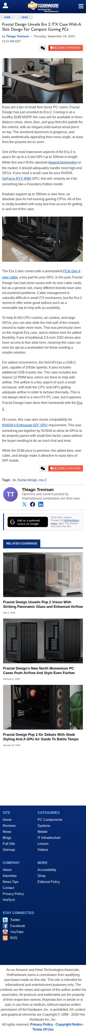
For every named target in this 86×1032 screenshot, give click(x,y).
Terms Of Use (43, 1029)
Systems (44, 825)
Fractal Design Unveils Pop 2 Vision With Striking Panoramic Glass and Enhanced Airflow (43, 604)
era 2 (43, 480)
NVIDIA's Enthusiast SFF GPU (25, 425)
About (7, 870)
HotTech (9, 900)
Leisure (43, 843)
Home (7, 819)
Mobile (43, 831)
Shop (42, 876)
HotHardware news (65, 522)
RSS (13, 938)
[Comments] (43, 48)
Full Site (9, 843)
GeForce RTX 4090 (16, 178)
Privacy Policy (13, 894)
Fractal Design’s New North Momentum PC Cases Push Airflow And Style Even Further (39, 670)
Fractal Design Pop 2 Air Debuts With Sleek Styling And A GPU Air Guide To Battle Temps (40, 737)
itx (14, 480)
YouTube (17, 932)
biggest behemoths (62, 162)
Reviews (9, 825)
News (25, 17)
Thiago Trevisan (38, 489)
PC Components (50, 819)
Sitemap (9, 849)
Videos (43, 849)
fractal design (27, 480)
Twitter (15, 920)
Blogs (7, 837)
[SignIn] (8, 5)
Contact (8, 888)
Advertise (10, 876)
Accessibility (47, 870)
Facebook (17, 926)
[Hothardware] (43, 6)
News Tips (10, 882)
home (7, 17)
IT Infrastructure (49, 837)
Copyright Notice (69, 1024)
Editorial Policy (49, 882)
